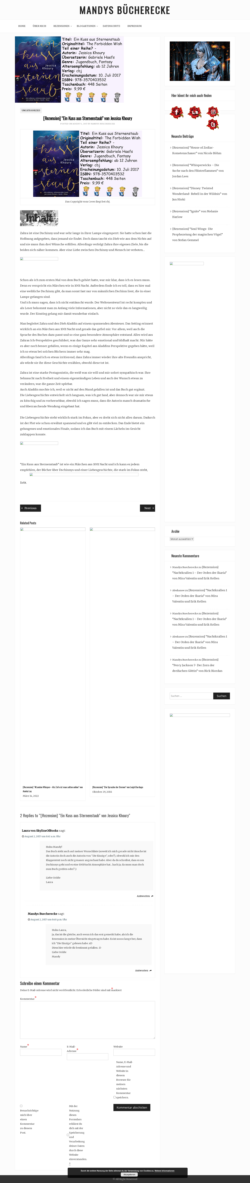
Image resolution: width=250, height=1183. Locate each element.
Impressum (134, 26)
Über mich (39, 26)
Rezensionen (61, 26)
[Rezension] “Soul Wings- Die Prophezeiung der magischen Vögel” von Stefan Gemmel (197, 234)
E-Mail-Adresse (72, 1049)
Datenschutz (111, 26)
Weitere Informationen (164, 1170)
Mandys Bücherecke (125, 9)
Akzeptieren (129, 1174)
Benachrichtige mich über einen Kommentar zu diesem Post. (28, 1121)
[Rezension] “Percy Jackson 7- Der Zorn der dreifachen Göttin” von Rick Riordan (197, 665)
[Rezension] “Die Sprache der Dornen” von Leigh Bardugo (117, 787)
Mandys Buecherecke (103, 124)
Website (118, 1046)
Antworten (143, 896)
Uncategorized (31, 110)
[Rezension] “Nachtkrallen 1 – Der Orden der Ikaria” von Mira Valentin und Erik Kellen (199, 572)
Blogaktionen (86, 26)
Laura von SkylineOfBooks (40, 830)
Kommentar (28, 998)
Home (22, 26)
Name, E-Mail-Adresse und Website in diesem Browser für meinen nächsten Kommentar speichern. (124, 1080)
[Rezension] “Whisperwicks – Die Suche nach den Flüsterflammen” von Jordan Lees (198, 170)
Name (24, 1046)
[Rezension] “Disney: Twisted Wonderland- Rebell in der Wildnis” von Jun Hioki (199, 193)
